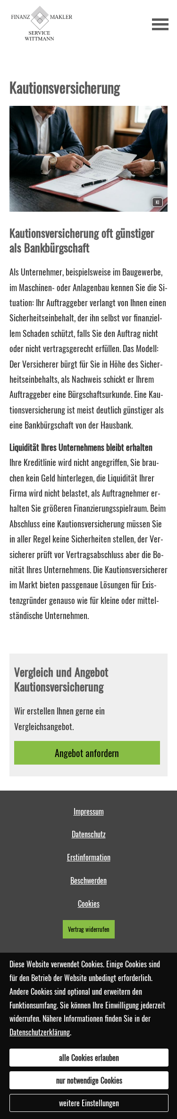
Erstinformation (88, 857)
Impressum (89, 811)
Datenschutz (89, 834)
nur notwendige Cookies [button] (89, 1080)
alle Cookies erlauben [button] (89, 1057)
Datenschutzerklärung (39, 1032)
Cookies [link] (89, 903)
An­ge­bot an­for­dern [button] (87, 753)
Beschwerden (88, 880)
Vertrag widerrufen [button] (89, 929)
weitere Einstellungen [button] (89, 1103)
